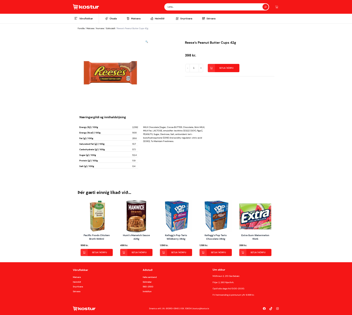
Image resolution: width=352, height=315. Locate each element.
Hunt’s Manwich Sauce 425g (136, 237)
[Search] (265, 7)
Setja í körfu (226, 68)
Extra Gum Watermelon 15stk (255, 237)
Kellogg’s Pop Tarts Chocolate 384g (216, 237)
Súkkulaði (110, 28)
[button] (146, 73)
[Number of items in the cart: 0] (276, 7)
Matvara (90, 28)
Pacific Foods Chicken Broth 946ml (97, 237)
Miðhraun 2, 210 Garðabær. (226, 276)
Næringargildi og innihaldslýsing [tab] (102, 117)
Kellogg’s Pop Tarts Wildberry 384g (176, 237)
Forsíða (81, 28)
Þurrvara (100, 28)
